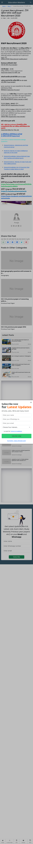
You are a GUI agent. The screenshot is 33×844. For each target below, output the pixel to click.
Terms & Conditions (16, 431)
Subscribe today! (16, 436)
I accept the (13, 431)
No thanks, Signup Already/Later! (16, 441)
